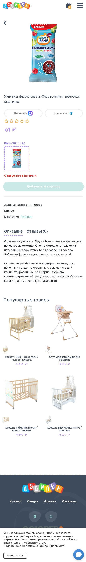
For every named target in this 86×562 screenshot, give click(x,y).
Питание (26, 216)
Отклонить (44, 555)
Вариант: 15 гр (14, 143)
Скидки (32, 501)
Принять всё (15, 555)
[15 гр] (16, 158)
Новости (50, 501)
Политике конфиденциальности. (44, 545)
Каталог (16, 501)
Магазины (69, 501)
